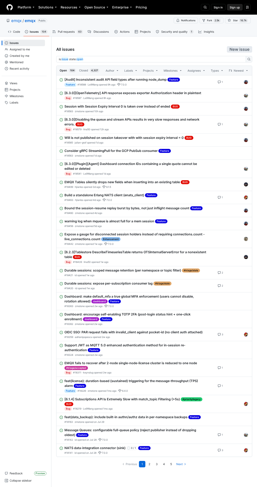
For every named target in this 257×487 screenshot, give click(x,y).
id (76, 275)
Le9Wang (93, 84)
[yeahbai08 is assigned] (246, 239)
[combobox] (152, 59)
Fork (213, 20)
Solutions (45, 7)
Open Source (95, 7)
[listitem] (154, 82)
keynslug (88, 372)
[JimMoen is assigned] (246, 184)
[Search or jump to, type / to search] (205, 7)
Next (179, 464)
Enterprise (120, 7)
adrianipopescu (83, 337)
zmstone (80, 111)
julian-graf (80, 142)
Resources (69, 7)
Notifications (188, 20)
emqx (16, 20)
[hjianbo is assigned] (246, 197)
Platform (24, 7)
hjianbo (79, 186)
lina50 (86, 129)
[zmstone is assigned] (246, 82)
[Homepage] (9, 7)
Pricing (141, 7)
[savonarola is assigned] (246, 96)
